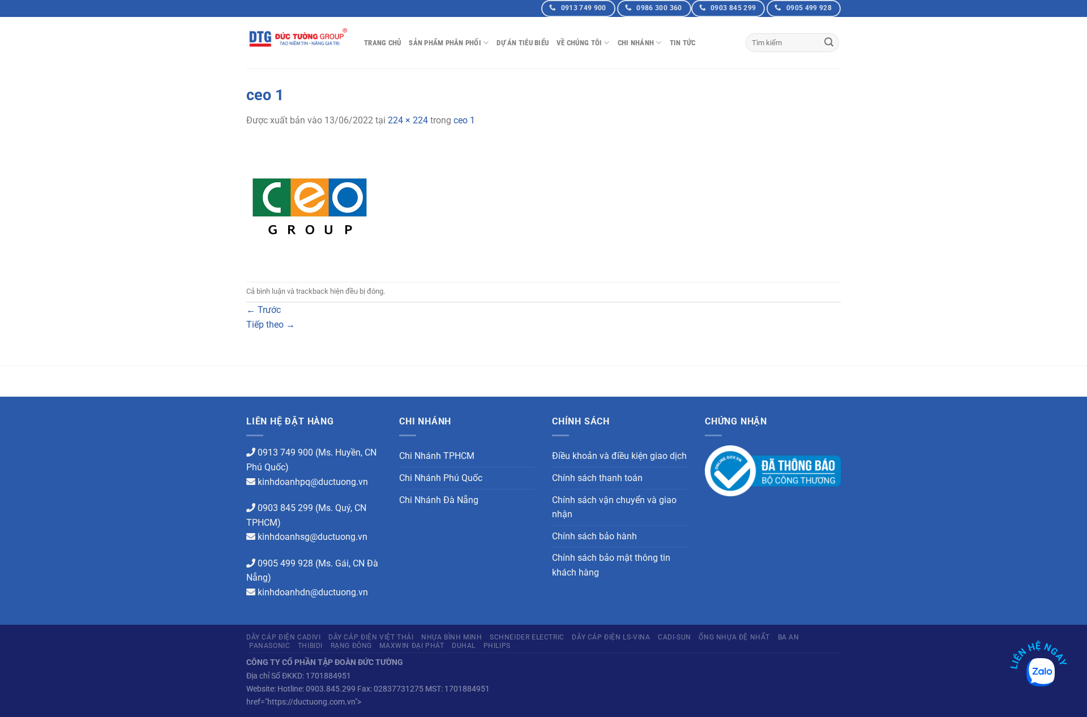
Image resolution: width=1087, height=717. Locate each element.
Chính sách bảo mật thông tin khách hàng (611, 565)
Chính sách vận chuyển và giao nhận (614, 507)
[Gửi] (828, 43)
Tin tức (683, 42)
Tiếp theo (270, 324)
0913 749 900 (285, 452)
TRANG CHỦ (382, 42)
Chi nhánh (636, 42)
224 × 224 (408, 120)
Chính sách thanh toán (597, 478)
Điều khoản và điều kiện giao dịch (619, 455)
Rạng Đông (352, 646)
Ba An (788, 637)
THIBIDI (310, 646)
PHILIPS (497, 646)
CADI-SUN (674, 637)
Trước (263, 309)
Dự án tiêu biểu (523, 42)
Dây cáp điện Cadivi (283, 637)
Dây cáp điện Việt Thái (370, 637)
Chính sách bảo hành (594, 536)
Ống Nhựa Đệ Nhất (734, 637)
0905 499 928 (285, 563)
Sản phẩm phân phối (445, 42)
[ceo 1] (309, 204)
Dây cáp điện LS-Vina (611, 637)
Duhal (464, 646)
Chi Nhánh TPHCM (436, 455)
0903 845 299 (285, 508)
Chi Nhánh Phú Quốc (440, 478)
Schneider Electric (527, 637)
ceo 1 (464, 120)
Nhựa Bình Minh (451, 637)
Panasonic (269, 646)
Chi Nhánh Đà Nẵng (438, 500)
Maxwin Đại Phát (411, 646)
